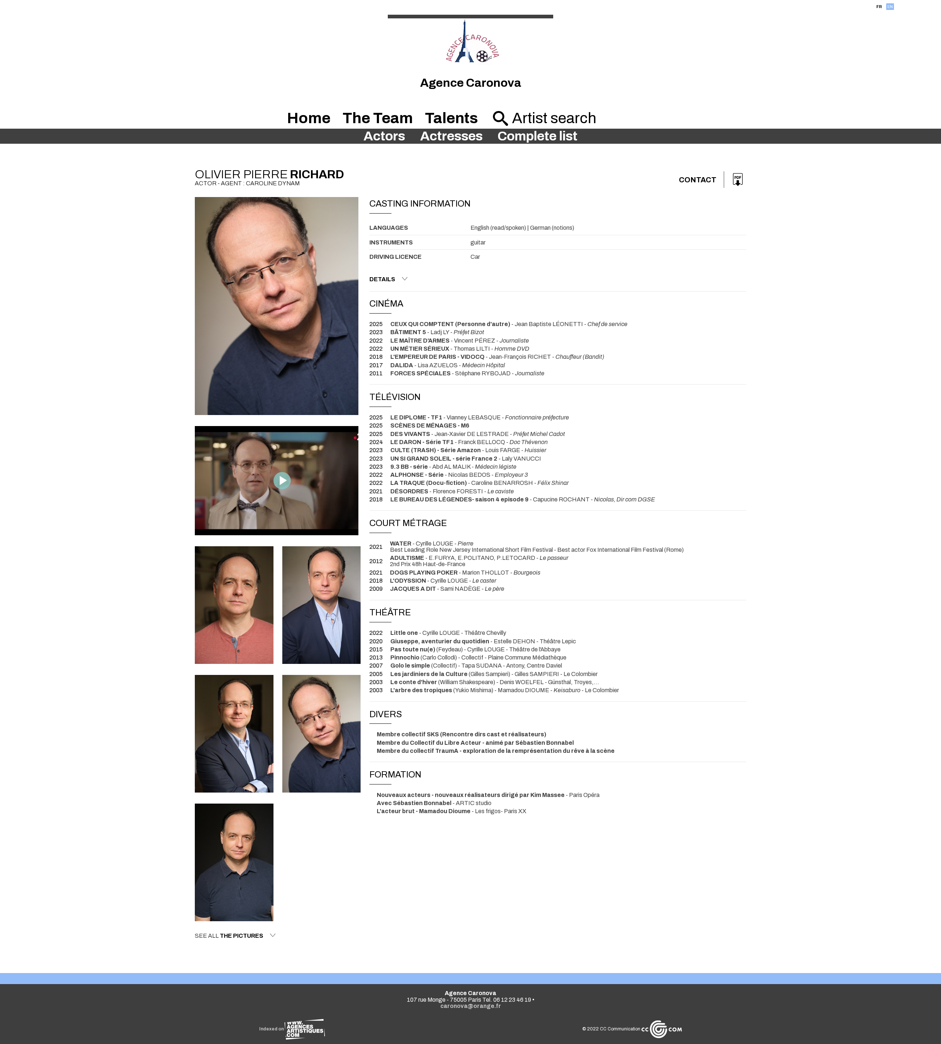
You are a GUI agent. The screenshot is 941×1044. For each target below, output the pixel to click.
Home (308, 118)
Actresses (451, 136)
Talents (451, 118)
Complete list (537, 136)
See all (229, 936)
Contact (697, 180)
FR (879, 6)
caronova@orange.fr (470, 1006)
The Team (378, 118)
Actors (384, 136)
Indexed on (272, 1029)
